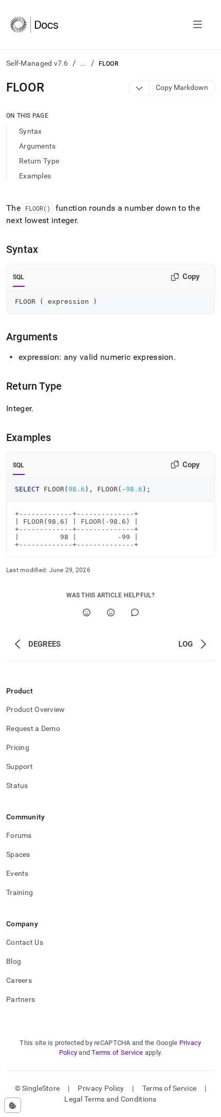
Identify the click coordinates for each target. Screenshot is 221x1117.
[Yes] (87, 612)
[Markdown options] (140, 88)
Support (19, 766)
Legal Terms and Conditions (110, 1099)
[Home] (34, 24)
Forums (19, 835)
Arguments (37, 146)
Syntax (30, 131)
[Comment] (135, 612)
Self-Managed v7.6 (37, 63)
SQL (19, 277)
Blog (13, 961)
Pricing (17, 747)
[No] (111, 612)
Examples (35, 176)
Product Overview (35, 709)
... (83, 63)
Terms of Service (117, 1052)
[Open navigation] (198, 24)
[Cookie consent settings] (12, 1105)
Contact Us (24, 942)
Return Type (39, 161)
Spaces (18, 854)
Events (17, 873)
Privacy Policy (101, 1088)
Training (19, 892)
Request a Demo (33, 728)
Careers (19, 980)
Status (17, 785)
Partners (20, 999)
